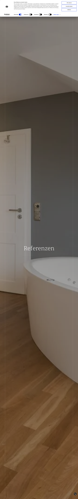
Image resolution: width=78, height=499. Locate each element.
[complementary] (75, 493)
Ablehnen (69, 9)
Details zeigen (56, 14)
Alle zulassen (69, 2)
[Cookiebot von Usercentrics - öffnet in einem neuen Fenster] (7, 14)
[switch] (30, 14)
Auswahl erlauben (69, 6)
